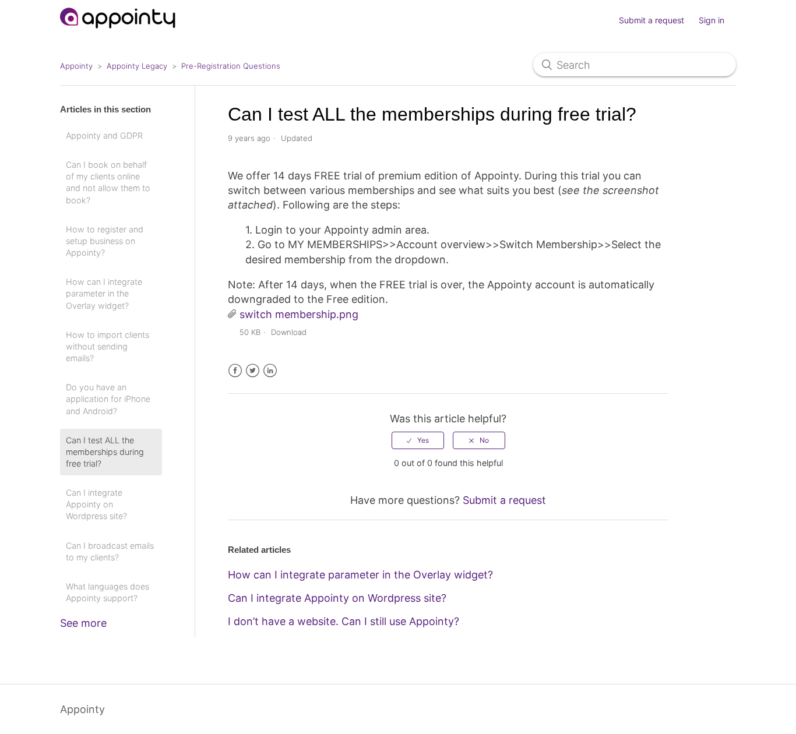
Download (289, 332)
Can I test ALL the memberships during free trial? (105, 451)
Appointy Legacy (137, 65)
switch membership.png (298, 314)
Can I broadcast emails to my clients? (110, 551)
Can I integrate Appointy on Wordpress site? (96, 504)
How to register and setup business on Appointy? (104, 240)
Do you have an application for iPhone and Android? (108, 398)
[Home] (118, 33)
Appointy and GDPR (104, 135)
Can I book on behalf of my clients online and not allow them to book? (108, 182)
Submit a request (651, 20)
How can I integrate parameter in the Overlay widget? (104, 293)
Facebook (235, 371)
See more (83, 623)
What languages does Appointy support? (107, 592)
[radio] (418, 440)
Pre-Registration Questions (230, 65)
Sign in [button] (711, 20)
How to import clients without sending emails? (107, 346)
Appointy (76, 65)
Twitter (252, 371)
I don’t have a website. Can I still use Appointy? (343, 621)
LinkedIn (270, 371)
